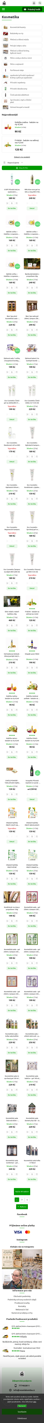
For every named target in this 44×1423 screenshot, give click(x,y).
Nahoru (23, 1206)
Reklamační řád (22, 1309)
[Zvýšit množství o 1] (17, 203)
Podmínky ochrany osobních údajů (22, 1299)
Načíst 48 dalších (22, 1192)
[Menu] (3, 9)
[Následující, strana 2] (22, 1199)
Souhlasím (22, 1411)
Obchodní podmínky (22, 1296)
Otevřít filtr (23, 168)
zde (34, 1402)
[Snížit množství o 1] (7, 203)
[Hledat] (40, 3)
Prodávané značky (22, 1303)
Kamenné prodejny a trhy (22, 1313)
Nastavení (22, 1406)
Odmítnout (22, 1418)
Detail (32, 208)
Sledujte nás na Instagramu (22, 1246)
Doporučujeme (13, 162)
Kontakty (22, 1306)
